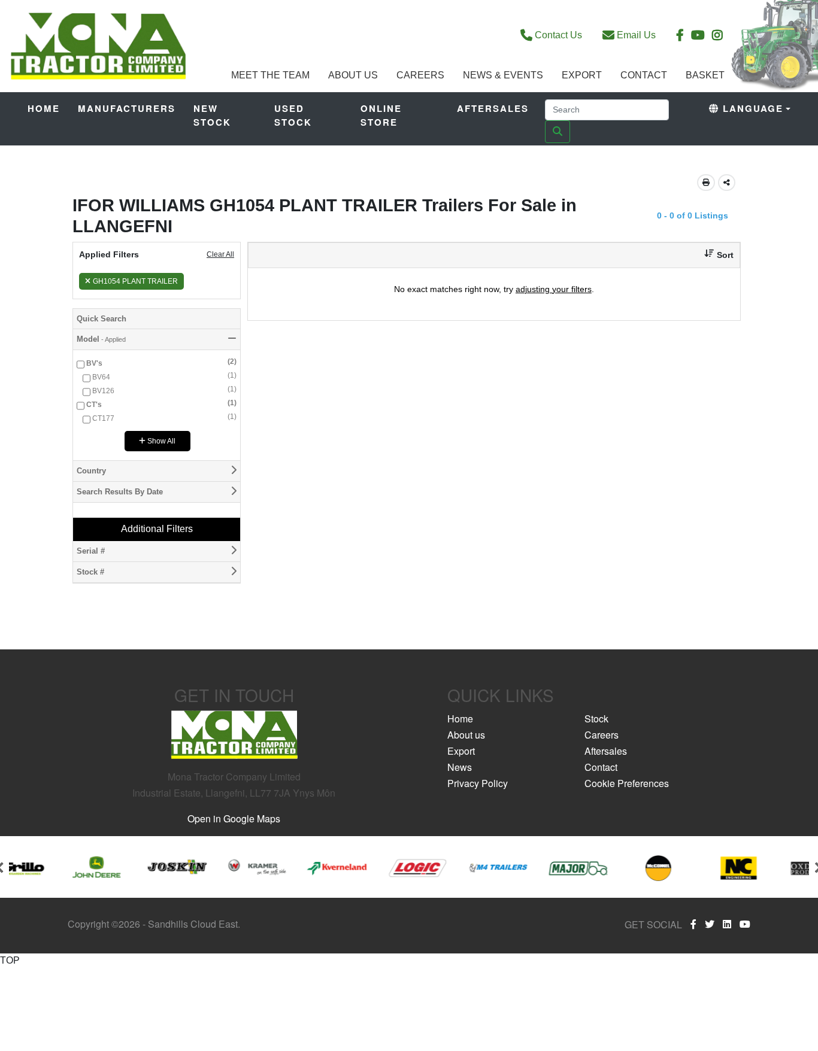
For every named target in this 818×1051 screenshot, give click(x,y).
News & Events (503, 75)
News (459, 767)
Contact (643, 75)
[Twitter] (709, 924)
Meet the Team (270, 75)
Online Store (381, 115)
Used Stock (293, 115)
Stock (596, 718)
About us (466, 735)
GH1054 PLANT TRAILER (135, 281)
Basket (705, 75)
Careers (420, 75)
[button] (714, 255)
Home (44, 108)
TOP (10, 960)
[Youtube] (745, 924)
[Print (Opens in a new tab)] (706, 182)
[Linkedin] (727, 924)
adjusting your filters (554, 289)
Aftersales (493, 108)
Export (582, 75)
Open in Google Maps (233, 818)
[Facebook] (693, 924)
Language (751, 108)
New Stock (212, 115)
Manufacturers (126, 108)
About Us (353, 75)
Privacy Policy (477, 783)
